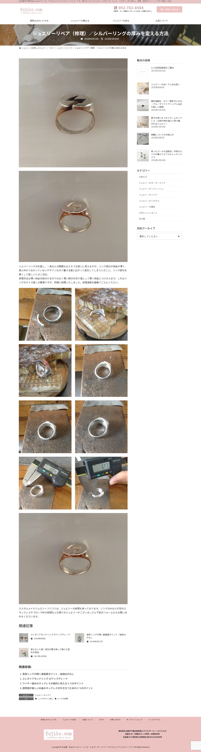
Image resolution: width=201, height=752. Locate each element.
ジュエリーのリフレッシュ (151, 188)
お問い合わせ (171, 9)
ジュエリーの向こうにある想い (165, 84)
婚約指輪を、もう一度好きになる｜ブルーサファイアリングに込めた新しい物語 (166, 104)
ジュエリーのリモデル (149, 200)
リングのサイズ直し (45, 698)
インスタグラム (154, 719)
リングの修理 (62, 698)
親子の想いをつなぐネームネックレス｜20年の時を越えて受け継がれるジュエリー (166, 120)
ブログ (101, 719)
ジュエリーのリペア (43, 695)
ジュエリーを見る (69, 719)
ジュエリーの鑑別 (147, 206)
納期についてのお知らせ (162, 134)
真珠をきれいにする (49, 719)
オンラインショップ (134, 719)
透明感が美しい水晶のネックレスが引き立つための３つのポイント (57, 688)
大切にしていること (148, 212)
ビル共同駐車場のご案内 (162, 67)
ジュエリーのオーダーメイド (152, 182)
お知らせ (143, 176)
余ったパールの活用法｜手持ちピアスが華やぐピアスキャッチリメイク (166, 154)
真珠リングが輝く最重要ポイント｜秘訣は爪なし (48, 674)
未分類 (142, 218)
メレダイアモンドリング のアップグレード (50, 634)
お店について (87, 719)
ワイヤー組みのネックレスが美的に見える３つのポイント (53, 683)
